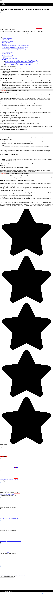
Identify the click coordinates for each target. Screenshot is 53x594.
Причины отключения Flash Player (8, 57)
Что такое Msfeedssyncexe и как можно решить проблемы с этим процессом (10, 479)
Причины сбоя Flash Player (5, 39)
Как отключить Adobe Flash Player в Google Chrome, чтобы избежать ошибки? (13, 48)
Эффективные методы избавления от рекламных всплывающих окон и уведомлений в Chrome (13, 506)
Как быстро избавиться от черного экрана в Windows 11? (8, 529)
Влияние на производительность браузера (7, 40)
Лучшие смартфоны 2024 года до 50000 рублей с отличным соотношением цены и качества (13, 491)
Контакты (3, 590)
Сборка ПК (3, 4)
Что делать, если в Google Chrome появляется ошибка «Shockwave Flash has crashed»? (14, 49)
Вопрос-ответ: (4, 44)
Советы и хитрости (39, 28)
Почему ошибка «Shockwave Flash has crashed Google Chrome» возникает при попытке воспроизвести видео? (21, 63)
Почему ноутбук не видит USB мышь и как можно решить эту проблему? (10, 552)
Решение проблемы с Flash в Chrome (7, 38)
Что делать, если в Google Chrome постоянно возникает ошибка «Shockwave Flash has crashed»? (15, 45)
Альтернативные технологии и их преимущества (9, 43)
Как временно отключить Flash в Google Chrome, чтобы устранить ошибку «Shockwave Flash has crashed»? (21, 60)
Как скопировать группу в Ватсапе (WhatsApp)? (7, 494)
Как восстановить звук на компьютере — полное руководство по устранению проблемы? (12, 575)
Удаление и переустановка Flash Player (7, 41)
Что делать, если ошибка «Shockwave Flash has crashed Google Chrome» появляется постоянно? (15, 47)
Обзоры (3, 3)
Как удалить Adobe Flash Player (6, 42)
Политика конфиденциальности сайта (7, 591)
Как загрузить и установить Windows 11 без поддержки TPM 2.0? (9, 518)
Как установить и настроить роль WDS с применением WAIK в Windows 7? (10, 541)
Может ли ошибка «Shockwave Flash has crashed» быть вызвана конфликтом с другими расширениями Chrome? (17, 46)
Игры (2, 5)
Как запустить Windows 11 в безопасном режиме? (7, 564)
